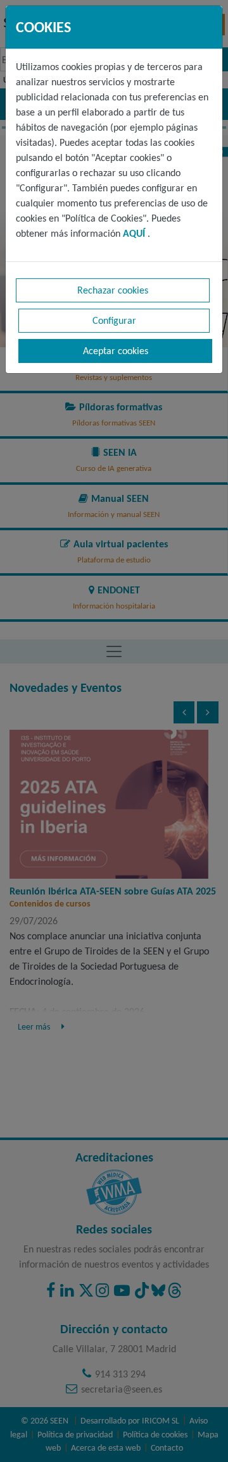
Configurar (114, 320)
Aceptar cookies (115, 351)
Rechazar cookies (112, 290)
